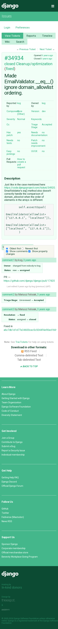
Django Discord (9, 481)
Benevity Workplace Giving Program (20, 556)
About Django (8, 394)
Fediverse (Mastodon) (13, 517)
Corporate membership (13, 548)
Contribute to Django (12, 442)
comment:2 (8, 294)
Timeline (47, 35)
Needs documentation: (39, 134)
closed (9, 64)
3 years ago (47, 55)
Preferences (22, 27)
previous (40, 286)
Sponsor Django (10, 544)
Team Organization (11, 402)
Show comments (19, 251)
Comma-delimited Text (29, 355)
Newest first (31, 248)
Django (10, 6)
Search (20, 41)
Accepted (47, 124)
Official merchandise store (15, 552)
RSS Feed (30, 351)
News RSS (7, 521)
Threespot (9, 600)
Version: (35, 111)
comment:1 (8, 260)
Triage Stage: (34, 126)
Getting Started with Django (16, 398)
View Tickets (12, 35)
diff (48, 286)
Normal (21, 119)
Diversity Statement (12, 415)
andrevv (9, 609)
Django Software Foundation (16, 406)
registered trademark (27, 621)
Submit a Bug (8, 446)
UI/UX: (34, 151)
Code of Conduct (10, 411)
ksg (19, 103)
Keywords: (36, 119)
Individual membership (13, 454)
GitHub (5, 508)
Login (7, 27)
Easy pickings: (11, 152)
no (43, 132)
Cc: (8, 124)
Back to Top (30, 366)
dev (44, 111)
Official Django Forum (12, 486)
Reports (31, 35)
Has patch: (10, 134)
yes (19, 132)
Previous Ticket (27, 49)
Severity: (11, 119)
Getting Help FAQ (10, 477)
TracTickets (21, 342)
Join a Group (8, 438)
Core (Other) (21, 112)
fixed (10, 68)
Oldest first (15, 248)
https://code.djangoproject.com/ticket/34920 (29, 187)
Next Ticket (46, 49)
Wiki (7, 41)
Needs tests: (10, 142)
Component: (13, 111)
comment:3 (8, 309)
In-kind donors (12, 587)
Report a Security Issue (13, 450)
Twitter (5, 513)
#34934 (14, 58)
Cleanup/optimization (34, 64)
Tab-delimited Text (29, 359)
